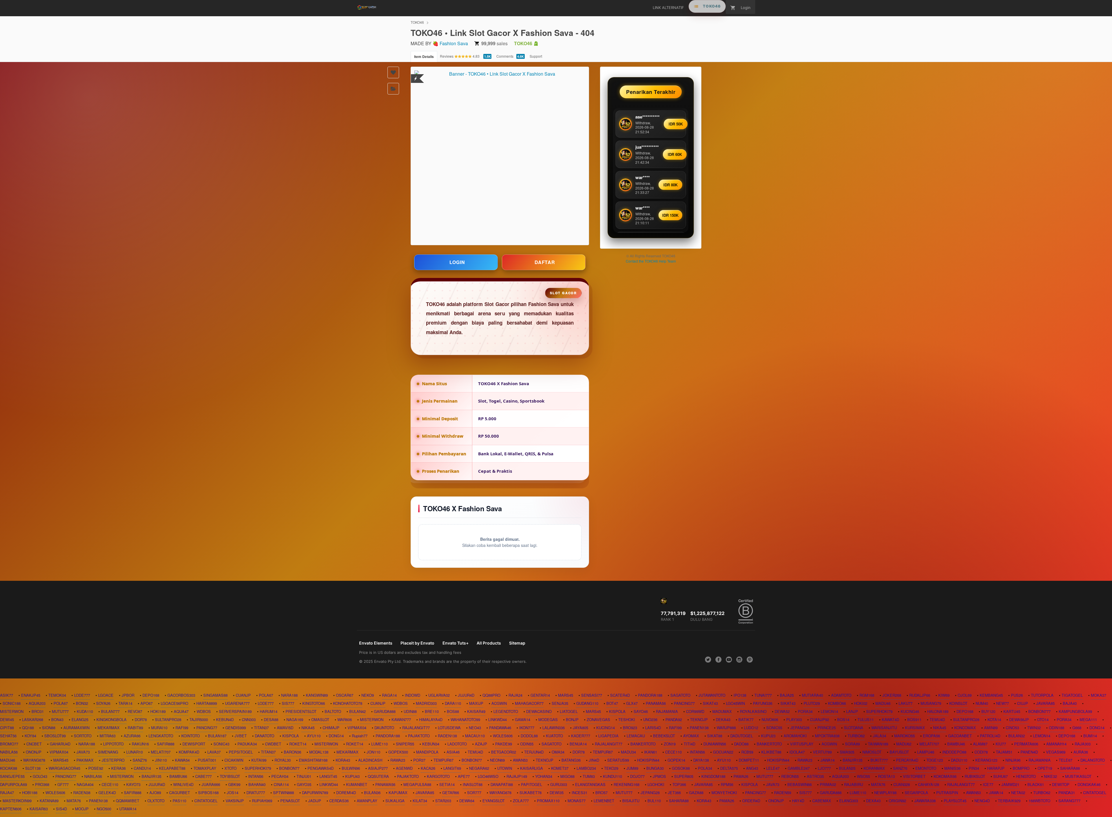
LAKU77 (905, 703)
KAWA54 (182, 760)
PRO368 (42, 784)
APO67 (146, 703)
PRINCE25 (826, 727)
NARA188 (289, 695)
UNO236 (650, 719)
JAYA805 (580, 727)
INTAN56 (697, 752)
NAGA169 (294, 719)
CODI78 (981, 752)
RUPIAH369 (262, 800)
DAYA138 (701, 760)
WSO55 (863, 776)
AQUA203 (37, 703)
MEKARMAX (109, 727)
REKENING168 (626, 784)
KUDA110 (85, 711)
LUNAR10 (134, 752)
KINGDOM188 (713, 776)
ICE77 (988, 784)
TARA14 (125, 703)
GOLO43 (40, 776)
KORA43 (343, 760)
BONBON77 (472, 760)
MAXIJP (476, 703)
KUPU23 (768, 735)
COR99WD (695, 711)
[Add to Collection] (393, 88)
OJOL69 (965, 695)
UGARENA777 (237, 703)
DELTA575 (729, 768)
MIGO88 (567, 776)
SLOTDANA (853, 727)
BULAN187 (217, 735)
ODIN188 (1056, 727)
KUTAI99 (258, 760)
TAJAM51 (1004, 752)
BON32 (82, 703)
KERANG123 (986, 760)
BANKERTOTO (643, 744)
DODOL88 (529, 735)
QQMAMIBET (127, 800)
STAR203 (443, 800)
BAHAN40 (257, 784)
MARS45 (565, 695)
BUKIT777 (879, 760)
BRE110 (432, 711)
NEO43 (475, 727)
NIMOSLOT (871, 752)
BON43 (57, 719)
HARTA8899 (206, 703)
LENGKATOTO (161, 735)
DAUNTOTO (384, 727)
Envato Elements (375, 643)
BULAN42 (357, 711)
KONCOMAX (965, 727)
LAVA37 (214, 752)
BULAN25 (847, 768)
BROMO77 (9, 744)
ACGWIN (499, 703)
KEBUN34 (430, 744)
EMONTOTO (925, 768)
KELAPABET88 (172, 768)
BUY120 (988, 711)
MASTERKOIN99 (17, 800)
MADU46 (882, 703)
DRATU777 (255, 792)
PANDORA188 (650, 695)
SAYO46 (641, 711)
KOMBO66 (837, 703)
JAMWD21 (1010, 784)
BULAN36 (372, 792)
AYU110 (314, 735)
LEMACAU (636, 735)
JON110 (373, 752)
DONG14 (1096, 727)
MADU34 (628, 752)
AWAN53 (520, 760)
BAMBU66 (178, 776)
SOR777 (474, 792)
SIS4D (61, 808)
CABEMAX (821, 800)
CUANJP (243, 695)
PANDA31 (1066, 792)
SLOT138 (33, 768)
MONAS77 (577, 800)
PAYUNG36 (762, 703)
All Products (489, 643)
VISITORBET (914, 776)
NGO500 (104, 808)
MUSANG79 (931, 703)
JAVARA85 (1045, 703)
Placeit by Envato (417, 643)
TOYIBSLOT (230, 776)
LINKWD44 (497, 719)
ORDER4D (751, 800)
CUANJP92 (819, 719)
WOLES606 (503, 735)
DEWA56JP (1019, 719)
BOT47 (612, 703)
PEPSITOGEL (241, 752)
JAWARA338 (925, 800)
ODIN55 (526, 744)
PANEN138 (699, 727)
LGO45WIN (735, 703)
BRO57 (601, 792)
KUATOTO (554, 735)
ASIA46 (453, 752)
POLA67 (266, 695)
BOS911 (914, 719)
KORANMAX (874, 768)
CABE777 (203, 776)
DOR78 (141, 719)
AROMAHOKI (795, 735)
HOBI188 (29, 792)
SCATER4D (620, 695)
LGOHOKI (656, 784)
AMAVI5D (285, 727)
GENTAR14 (540, 695)
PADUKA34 (247, 744)
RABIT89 (135, 727)
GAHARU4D (60, 744)
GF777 (63, 784)
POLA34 (705, 768)
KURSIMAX (915, 727)
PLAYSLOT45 (955, 800)
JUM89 (632, 768)
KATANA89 (49, 800)
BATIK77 (745, 719)
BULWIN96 (351, 768)
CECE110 (673, 752)
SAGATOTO (680, 695)
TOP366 (679, 784)
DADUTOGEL (741, 735)
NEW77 (1002, 703)
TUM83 (589, 776)
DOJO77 (637, 776)
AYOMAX (691, 735)
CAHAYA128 (928, 784)
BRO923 (630, 727)
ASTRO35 (815, 776)
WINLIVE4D (183, 784)
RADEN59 (782, 792)
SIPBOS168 (208, 792)
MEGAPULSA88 (417, 784)
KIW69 (944, 695)
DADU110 (959, 760)
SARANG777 (1069, 800)
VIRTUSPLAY (801, 744)
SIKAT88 (714, 735)
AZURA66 (132, 735)
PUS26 (1017, 695)
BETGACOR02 (503, 752)
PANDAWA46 (500, 727)
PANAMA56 (656, 703)
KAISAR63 (39, 808)
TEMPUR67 (603, 752)
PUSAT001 (207, 760)
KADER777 (580, 735)
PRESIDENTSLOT (301, 711)
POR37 (419, 760)
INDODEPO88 (954, 752)
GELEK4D (107, 792)
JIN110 (161, 760)
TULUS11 (865, 719)
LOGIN (457, 262)
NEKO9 (367, 695)
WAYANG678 (34, 760)
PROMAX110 (548, 800)
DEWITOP (1060, 784)
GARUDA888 (385, 711)
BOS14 (843, 719)
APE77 (464, 776)
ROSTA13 (886, 776)
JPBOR (128, 695)
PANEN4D (1029, 752)
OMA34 (558, 752)
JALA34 (879, 735)
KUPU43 (352, 776)
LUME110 (379, 744)
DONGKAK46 (1089, 784)
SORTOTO (83, 735)
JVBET (241, 735)
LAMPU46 (925, 752)
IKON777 (526, 727)
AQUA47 (181, 711)
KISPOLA (617, 711)
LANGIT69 (452, 768)
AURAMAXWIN (76, 727)
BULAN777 (110, 711)
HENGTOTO (1026, 776)
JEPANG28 (799, 727)
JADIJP (314, 800)
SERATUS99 (618, 760)
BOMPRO (1021, 768)
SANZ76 (140, 760)
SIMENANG (108, 752)
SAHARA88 (1070, 768)
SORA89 (852, 744)
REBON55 (790, 776)
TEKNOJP (699, 719)
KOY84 (30, 735)
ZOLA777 (521, 800)
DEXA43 (873, 800)
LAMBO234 (586, 768)
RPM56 (727, 784)
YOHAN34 (543, 776)
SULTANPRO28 (168, 719)
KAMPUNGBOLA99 (1075, 711)
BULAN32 (1016, 735)
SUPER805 (683, 776)
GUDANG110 (587, 703)
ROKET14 (297, 744)
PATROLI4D (990, 735)
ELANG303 (848, 800)
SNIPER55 (405, 744)
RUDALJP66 (919, 695)
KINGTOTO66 (313, 703)
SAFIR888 (165, 744)
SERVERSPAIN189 (235, 711)
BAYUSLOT (899, 752)
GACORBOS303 (181, 695)
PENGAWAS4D (321, 768)
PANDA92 (673, 719)
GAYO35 (304, 784)
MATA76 (878, 784)
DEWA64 (466, 800)
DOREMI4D (346, 792)
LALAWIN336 (553, 727)
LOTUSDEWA (449, 727)
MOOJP (82, 808)
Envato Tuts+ (455, 643)
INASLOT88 (472, 784)
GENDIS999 (235, 727)
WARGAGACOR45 (64, 768)
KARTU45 (1011, 711)
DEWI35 (557, 792)
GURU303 (558, 784)
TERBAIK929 (1009, 800)
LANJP (852, 711)
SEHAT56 (8, 735)
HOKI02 (860, 703)
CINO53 (1012, 727)
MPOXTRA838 (827, 735)
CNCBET (34, 744)
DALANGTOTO (1092, 760)
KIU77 (1001, 744)
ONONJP (33, 752)
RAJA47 (7, 792)
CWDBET (273, 744)
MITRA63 (108, 735)
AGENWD (404, 768)
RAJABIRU (853, 784)
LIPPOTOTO (113, 744)
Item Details (424, 56)
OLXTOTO (155, 800)
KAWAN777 (401, 719)
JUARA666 (211, 784)
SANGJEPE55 (12, 776)
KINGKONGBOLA (111, 719)
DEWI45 (7, 719)
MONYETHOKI (724, 792)
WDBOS (401, 703)
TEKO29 (611, 768)
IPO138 (740, 695)
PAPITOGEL (531, 784)
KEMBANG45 (991, 695)
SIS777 (288, 703)
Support (536, 56)
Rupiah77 (359, 735)
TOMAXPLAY (204, 768)
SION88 (48, 727)
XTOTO (230, 768)
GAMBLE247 (799, 768)
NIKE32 (1050, 776)
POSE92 (95, 768)
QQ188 (28, 727)
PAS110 (179, 800)
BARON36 (292, 752)
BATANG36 (571, 760)
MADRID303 (426, 703)
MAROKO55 (904, 735)
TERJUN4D (534, 752)
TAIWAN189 (878, 744)
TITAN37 (261, 727)
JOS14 (232, 792)
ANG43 (752, 768)
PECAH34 (279, 776)
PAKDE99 (503, 744)
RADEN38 (81, 792)
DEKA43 (723, 719)
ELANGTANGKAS (590, 784)
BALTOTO (333, 711)
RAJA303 (1083, 744)
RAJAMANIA (667, 711)
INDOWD (412, 695)
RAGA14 (389, 695)
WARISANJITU (884, 727)
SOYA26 (103, 703)
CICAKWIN (233, 760)
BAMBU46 (956, 744)
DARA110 (453, 703)
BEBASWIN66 (799, 784)
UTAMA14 (127, 808)
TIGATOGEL (1072, 695)
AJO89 (155, 792)
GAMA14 (522, 719)
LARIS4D (653, 727)
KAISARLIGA (531, 768)
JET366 (674, 792)
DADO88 (741, 744)
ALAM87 (980, 744)
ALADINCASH (370, 760)
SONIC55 (774, 727)
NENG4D (982, 800)
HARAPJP (996, 768)
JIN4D (594, 760)
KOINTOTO (190, 735)
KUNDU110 (612, 776)
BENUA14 (578, 744)
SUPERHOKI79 (879, 711)
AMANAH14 (1056, 744)
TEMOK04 (57, 695)
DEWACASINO (539, 711)
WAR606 (344, 719)
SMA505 (847, 752)
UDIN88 (410, 711)
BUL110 (654, 800)
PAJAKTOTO (419, 735)
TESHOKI (626, 719)
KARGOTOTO (438, 776)
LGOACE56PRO (174, 703)
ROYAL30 (283, 760)
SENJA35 (560, 703)
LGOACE (106, 695)
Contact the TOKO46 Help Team (651, 261)
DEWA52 (782, 711)
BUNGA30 (655, 768)
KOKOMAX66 (945, 776)
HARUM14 (268, 711)
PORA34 (805, 711)
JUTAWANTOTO (711, 695)
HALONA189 (937, 711)
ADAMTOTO (841, 695)
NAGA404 (85, 784)
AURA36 (1080, 752)
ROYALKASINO (753, 711)
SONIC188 (12, 703)
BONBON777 (1039, 711)
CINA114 (281, 784)
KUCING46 (910, 711)
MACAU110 (475, 735)
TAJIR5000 (198, 719)
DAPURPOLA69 (13, 784)
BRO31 (38, 711)
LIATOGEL (569, 711)
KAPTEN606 (10, 808)
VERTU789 (822, 752)
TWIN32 (1034, 727)
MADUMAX (722, 711)
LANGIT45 (328, 776)
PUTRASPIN (947, 792)
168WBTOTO (1039, 800)
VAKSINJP (235, 800)
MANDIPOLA (427, 752)
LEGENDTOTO (505, 711)
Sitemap (517, 643)
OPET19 (1045, 768)
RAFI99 (181, 727)
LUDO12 (751, 727)
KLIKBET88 (771, 752)
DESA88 (271, 719)
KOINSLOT (958, 703)
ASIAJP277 (378, 768)
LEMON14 (829, 711)
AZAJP (481, 744)
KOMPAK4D (189, 752)
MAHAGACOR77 (529, 703)
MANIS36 (952, 768)
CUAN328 (901, 784)
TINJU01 (304, 776)
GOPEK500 (398, 752)
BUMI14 (1090, 735)
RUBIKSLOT (975, 776)
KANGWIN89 (317, 695)
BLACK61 (1035, 784)
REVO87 (135, 711)
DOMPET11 (749, 760)
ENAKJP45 (30, 695)
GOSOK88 (681, 768)
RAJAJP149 (516, 776)
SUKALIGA (395, 800)
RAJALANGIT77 (416, 727)
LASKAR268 (32, 719)
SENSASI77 (591, 695)
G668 (1076, 727)
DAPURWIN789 (315, 792)
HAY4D (798, 800)
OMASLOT (320, 719)
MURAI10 (159, 727)
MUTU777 (60, 711)
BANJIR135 (852, 760)
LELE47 (773, 768)
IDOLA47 (797, 752)
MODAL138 (318, 752)
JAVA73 (83, 752)
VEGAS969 (1055, 752)
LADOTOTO (457, 744)
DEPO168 (150, 695)
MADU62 (903, 744)
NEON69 (497, 760)
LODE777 (82, 695)
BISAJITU (630, 800)
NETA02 (1018, 792)
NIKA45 (307, 727)
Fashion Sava (454, 43)
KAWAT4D (890, 719)
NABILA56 (9, 752)
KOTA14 (994, 719)
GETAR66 (450, 792)
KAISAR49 (476, 711)
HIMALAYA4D (430, 719)
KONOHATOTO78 (347, 703)
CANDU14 (142, 768)
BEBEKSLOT (664, 735)
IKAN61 (650, 752)
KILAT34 (420, 800)
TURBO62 (856, 735)
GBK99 (234, 784)
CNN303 (249, 719)
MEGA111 (1088, 719)
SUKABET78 (531, 792)
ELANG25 (80, 719)
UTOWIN (504, 768)
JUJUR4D (466, 695)
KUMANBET (356, 784)
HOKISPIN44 (648, 760)
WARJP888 (726, 727)
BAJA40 (1070, 703)
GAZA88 (696, 792)
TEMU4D (937, 719)
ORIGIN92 (897, 800)
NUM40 (982, 703)
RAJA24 (515, 695)
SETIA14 (447, 784)
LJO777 (824, 768)
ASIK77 (6, 695)
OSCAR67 (344, 695)
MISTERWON (11, 711)
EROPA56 (931, 735)
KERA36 (118, 768)
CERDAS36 (339, 800)
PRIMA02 (828, 784)
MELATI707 (929, 744)
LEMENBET (604, 800)
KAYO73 (133, 784)
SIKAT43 (710, 703)
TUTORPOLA (1042, 695)
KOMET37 (559, 768)
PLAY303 (794, 719)
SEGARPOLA (916, 792)
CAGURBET (179, 792)
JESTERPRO (113, 760)
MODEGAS (548, 719)
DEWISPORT (193, 744)
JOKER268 (891, 695)
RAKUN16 (140, 744)
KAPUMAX (398, 792)
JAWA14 (827, 760)
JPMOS (659, 776)
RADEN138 (447, 735)
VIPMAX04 (357, 727)
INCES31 (579, 792)
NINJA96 (1012, 760)
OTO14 (1043, 719)
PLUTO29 (812, 703)
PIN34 (974, 768)
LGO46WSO (488, 776)
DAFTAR (545, 262)
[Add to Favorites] (393, 72)
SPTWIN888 (283, 792)
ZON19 (670, 744)
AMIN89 (991, 727)
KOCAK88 (8, 768)
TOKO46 (417, 22)
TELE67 (1065, 760)
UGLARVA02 (439, 695)
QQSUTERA (378, 776)
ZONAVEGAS (598, 719)
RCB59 (747, 752)
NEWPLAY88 (885, 792)
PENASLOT (290, 800)
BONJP (572, 719)
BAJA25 (787, 695)
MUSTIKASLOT (1078, 776)
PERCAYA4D (907, 760)
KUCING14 (605, 727)
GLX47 (632, 703)
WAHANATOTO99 (465, 719)
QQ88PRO (491, 695)
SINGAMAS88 (215, 695)
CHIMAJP (331, 727)
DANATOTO (264, 735)
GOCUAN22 (723, 752)
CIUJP (1022, 703)
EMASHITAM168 (313, 760)
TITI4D (689, 744)
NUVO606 (770, 719)
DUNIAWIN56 (714, 744)
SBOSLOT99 (55, 735)
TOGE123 (934, 760)
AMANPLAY (367, 800)
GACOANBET (960, 735)
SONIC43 (221, 744)
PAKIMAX (85, 760)
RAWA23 (397, 760)
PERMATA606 (1026, 744)
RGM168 (866, 695)
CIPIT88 (7, 727)
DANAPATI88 (502, 784)
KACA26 (428, 768)
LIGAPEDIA (608, 735)
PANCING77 (684, 703)
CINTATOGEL (1094, 792)
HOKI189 (158, 711)
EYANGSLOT (493, 800)
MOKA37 (1098, 695)
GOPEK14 (676, 760)
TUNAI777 (763, 695)
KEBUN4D (225, 719)
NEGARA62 (479, 768)
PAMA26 (741, 776)
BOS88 (453, 711)
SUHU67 (1000, 776)
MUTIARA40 (812, 695)
